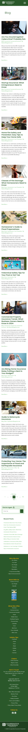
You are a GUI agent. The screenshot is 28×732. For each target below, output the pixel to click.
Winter (14, 650)
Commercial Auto (14, 610)
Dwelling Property (14, 619)
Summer (14, 652)
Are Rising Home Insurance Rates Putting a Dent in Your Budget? (13, 371)
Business (14, 608)
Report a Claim (14, 663)
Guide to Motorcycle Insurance (10, 418)
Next (15, 499)
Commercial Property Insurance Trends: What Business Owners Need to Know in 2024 (12, 320)
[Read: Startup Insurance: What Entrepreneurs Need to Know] (14, 73)
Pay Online (14, 696)
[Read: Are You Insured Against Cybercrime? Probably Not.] (14, 27)
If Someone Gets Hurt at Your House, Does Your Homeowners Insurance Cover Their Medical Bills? (13, 525)
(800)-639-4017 (16, 681)
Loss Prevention (18, 139)
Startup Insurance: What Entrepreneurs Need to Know (12, 84)
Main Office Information (14, 692)
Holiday (14, 648)
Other (5, 421)
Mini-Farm (14, 628)
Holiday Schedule (14, 698)
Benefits (14, 586)
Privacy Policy (14, 703)
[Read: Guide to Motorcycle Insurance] (14, 407)
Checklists (14, 639)
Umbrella (14, 623)
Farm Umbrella (14, 630)
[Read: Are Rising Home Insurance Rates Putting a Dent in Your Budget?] (14, 359)
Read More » (4, 60)
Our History (14, 560)
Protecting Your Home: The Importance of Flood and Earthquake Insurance (13, 463)
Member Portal (14, 694)
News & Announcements (14, 574)
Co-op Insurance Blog (14, 571)
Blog (2, 41)
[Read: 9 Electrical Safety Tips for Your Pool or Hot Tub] (14, 263)
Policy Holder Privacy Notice (14, 705)
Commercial (7, 41)
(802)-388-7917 (15, 679)
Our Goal (14, 562)
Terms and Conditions (14, 701)
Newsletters (14, 569)
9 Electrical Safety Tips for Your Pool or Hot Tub (13, 274)
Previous (13, 494)
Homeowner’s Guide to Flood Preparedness (11, 228)
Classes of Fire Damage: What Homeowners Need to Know (13, 182)
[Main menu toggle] (25, 3)
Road (14, 646)
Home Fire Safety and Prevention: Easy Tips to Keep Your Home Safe (12, 134)
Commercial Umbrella (14, 612)
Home (5, 139)
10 (23, 497)
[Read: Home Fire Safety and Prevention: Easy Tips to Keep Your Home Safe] (14, 123)
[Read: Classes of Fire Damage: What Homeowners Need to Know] (14, 171)
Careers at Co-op (14, 581)
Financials (14, 567)
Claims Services (14, 660)
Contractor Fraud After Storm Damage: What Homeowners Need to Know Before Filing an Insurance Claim (13, 537)
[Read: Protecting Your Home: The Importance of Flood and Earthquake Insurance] (14, 452)
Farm (14, 626)
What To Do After (14, 665)
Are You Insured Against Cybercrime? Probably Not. (13, 38)
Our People (14, 565)
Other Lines (14, 632)
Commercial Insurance (15, 41)
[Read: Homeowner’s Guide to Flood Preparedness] (14, 217)
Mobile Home (14, 617)
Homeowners (10, 139)
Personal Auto (14, 621)
